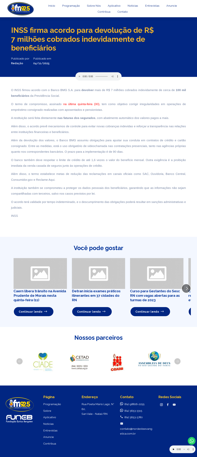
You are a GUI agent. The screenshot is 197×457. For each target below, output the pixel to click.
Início (51, 5)
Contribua (104, 11)
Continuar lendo (30, 311)
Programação (71, 5)
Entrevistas (152, 5)
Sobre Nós (94, 5)
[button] (19, 361)
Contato (122, 11)
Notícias (133, 5)
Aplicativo (114, 5)
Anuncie (171, 5)
